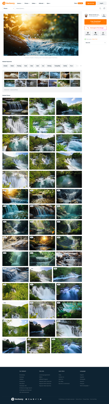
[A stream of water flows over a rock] (42, 259)
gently (65, 66)
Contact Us (61, 377)
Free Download (95, 21)
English (82, 375)
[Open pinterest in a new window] (33, 399)
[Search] (100, 8)
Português (82, 379)
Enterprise (22, 381)
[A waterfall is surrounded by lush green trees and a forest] (15, 259)
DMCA (40, 377)
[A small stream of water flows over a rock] (15, 106)
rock (25, 66)
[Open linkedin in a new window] (31, 399)
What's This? (94, 39)
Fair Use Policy (93, 399)
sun (43, 66)
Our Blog (61, 381)
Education (21, 383)
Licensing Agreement (44, 375)
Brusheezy (22, 375)
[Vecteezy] (8, 3)
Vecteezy (21, 377)
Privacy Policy (86, 399)
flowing (19, 66)
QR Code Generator (24, 392)
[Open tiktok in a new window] (35, 399)
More (48, 3)
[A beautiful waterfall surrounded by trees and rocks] (69, 243)
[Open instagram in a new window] (28, 399)
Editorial (41, 3)
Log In (101, 3)
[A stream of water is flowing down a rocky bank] (15, 274)
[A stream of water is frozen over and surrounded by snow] (69, 259)
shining (49, 66)
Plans (75, 3)
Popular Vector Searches (45, 381)
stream (5, 66)
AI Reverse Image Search (25, 388)
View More (75, 83)
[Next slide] (79, 66)
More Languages (84, 385)
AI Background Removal (25, 390)
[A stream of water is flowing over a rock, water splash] (15, 196)
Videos (33, 3)
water (12, 66)
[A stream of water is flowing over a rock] (42, 196)
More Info (88, 42)
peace (71, 66)
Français (82, 383)
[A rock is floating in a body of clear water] (15, 243)
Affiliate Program (43, 379)
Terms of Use (79, 399)
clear (31, 66)
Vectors (19, 3)
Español (82, 377)
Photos (26, 3)
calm (37, 66)
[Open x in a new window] (38, 399)
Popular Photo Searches (45, 383)
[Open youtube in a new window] (40, 399)
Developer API (23, 385)
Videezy (21, 379)
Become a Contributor (64, 383)
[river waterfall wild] (42, 106)
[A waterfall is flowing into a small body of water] (15, 227)
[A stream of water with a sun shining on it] (42, 243)
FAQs (60, 375)
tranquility (57, 66)
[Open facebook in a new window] (26, 399)
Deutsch (82, 381)
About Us (61, 379)
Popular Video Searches (45, 385)
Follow (103, 16)
